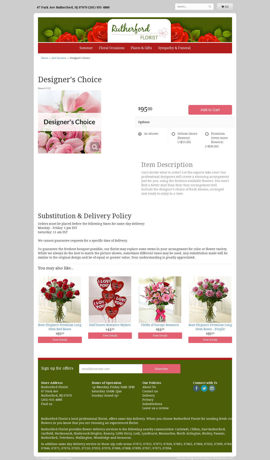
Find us (46, 404)
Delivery (148, 395)
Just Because (59, 58)
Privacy (147, 399)
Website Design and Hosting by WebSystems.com (205, 458)
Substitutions (152, 404)
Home (44, 58)
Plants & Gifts (141, 48)
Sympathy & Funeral (174, 48)
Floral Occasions (111, 48)
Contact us (150, 391)
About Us (149, 387)
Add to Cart (210, 110)
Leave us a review (155, 408)
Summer (86, 48)
